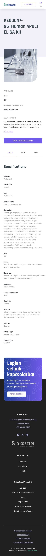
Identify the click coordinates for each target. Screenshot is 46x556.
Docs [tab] (23, 153)
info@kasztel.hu (23, 423)
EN (41, 3)
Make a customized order (23, 140)
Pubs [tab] (36, 153)
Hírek (23, 471)
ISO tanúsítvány (23, 535)
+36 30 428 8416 (23, 427)
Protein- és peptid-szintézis (23, 492)
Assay (23, 497)
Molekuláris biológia (23, 506)
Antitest (23, 488)
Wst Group (32, 551)
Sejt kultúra (23, 501)
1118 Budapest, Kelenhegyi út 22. (23, 419)
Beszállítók (23, 466)
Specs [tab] (10, 153)
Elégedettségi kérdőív (23, 531)
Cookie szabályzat (23, 538)
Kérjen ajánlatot (16, 394)
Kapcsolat (28, 4)
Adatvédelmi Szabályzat (23, 542)
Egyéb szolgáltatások (23, 511)
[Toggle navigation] (40, 6)
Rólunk (23, 461)
